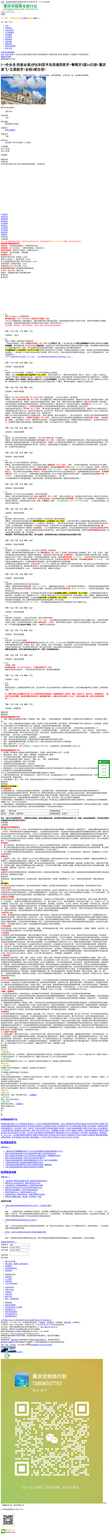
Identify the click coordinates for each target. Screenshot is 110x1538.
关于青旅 (4, 1320)
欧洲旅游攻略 (8, 1172)
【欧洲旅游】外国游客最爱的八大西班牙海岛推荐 (24, 1185)
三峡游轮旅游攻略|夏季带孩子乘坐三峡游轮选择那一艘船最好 (28, 1165)
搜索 (3, 14)
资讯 (6, 52)
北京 (38, 18)
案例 (13, 52)
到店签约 (8, 1277)
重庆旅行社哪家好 (8, 1342)
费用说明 (4, 219)
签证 (8, 48)
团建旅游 (30, 18)
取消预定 (8, 1266)
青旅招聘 (19, 1320)
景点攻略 (4, 230)
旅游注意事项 (10, 1305)
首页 (7, 26)
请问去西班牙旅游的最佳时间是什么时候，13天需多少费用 (28, 1206)
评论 (2, 1108)
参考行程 (4, 217)
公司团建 (9, 32)
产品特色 (4, 214)
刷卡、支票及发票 (12, 1299)
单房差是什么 (10, 1309)
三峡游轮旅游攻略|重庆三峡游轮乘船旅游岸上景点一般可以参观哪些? (31, 1160)
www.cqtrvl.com (19, 1333)
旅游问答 (4, 232)
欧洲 (11, 54)
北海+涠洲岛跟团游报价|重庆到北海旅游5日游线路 (24, 1167)
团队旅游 (67, 1322)
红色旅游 (19, 18)
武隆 (25, 18)
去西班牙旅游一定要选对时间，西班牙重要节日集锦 (25, 1194)
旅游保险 (8, 1270)
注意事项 (4, 223)
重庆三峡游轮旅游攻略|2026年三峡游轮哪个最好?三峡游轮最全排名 (30, 1153)
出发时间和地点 (11, 1268)
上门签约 (8, 1279)
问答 (2, 52)
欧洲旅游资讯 (8, 1142)
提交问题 (4, 1257)
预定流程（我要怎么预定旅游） (17, 1264)
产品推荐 (4, 228)
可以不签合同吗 (11, 1283)
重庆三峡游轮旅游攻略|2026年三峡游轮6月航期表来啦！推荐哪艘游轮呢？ (33, 1156)
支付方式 (40, 1320)
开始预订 (4, 155)
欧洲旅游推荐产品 (9, 1119)
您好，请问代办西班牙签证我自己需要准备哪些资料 (26, 1232)
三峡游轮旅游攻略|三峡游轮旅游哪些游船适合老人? (24, 1162)
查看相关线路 (6, 57)
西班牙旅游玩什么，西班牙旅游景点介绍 (20, 1192)
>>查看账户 (32, 1095)
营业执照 (26, 1320)
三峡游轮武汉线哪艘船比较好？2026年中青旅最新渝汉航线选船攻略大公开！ (34, 1151)
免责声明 (33, 1320)
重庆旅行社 (15, 1340)
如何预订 (4, 226)
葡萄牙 (12, 130)
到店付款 (8, 1294)
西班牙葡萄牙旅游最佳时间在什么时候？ (21, 1220)
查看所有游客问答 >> (9, 1242)
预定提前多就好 (11, 1312)
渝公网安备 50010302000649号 (41, 1345)
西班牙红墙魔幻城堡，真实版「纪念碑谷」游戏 (23, 1197)
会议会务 (9, 30)
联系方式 (47, 1320)
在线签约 (8, 1281)
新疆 (35, 18)
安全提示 (19, 1352)
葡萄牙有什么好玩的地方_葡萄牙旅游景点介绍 (22, 1183)
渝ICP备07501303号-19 (48, 1327)
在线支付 (8, 1292)
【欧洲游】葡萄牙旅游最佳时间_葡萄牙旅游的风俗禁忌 (26, 1181)
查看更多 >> (5, 1147)
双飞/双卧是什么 (11, 1314)
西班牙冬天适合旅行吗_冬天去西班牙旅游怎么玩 (23, 1188)
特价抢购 (10, 46)
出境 (7, 54)
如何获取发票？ (11, 1316)
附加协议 (4, 221)
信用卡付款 (9, 1290)
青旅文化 (11, 1320)
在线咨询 (5, 157)
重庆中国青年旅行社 (38, 1340)
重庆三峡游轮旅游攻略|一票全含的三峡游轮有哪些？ (25, 1158)
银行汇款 (8, 1296)
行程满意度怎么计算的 (13, 1307)
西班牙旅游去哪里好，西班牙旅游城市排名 (21, 1190)
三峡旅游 (12, 18)
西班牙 (7, 130)
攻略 (9, 52)
